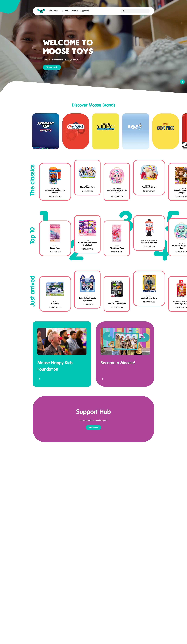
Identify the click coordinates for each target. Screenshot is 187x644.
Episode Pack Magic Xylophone (87, 299)
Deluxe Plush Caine (149, 243)
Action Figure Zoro (149, 298)
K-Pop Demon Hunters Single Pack (87, 244)
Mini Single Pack (117, 248)
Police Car (55, 304)
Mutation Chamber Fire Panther (55, 192)
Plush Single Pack (87, 187)
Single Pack (55, 248)
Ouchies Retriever (149, 187)
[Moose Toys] (41, 11)
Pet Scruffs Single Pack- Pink (117, 192)
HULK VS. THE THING (117, 304)
